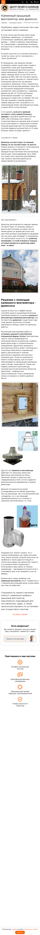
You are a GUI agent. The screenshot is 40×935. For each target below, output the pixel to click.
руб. (36, 2)
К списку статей (20, 614)
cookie (14, 929)
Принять (20, 932)
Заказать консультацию (15, 639)
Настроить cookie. (31, 929)
